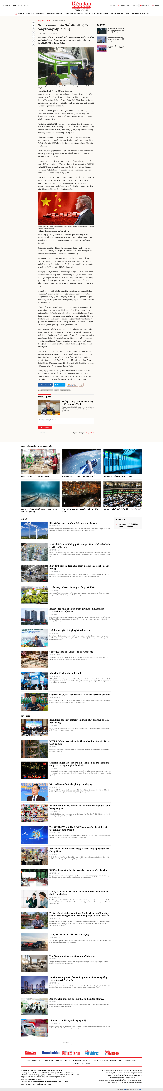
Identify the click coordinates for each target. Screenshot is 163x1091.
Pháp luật (59, 13)
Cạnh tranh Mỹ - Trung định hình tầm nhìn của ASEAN (115, 47)
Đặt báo (135, 5)
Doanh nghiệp (40, 13)
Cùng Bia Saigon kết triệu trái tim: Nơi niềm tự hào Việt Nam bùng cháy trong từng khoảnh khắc (79, 764)
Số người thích (90, 433)
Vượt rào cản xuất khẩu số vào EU (35, 476)
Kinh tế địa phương (123, 13)
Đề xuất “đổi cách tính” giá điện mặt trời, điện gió (73, 523)
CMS (126, 1089)
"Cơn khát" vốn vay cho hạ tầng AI (118, 476)
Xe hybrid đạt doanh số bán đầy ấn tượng (69, 934)
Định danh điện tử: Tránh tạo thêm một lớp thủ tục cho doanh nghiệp (79, 567)
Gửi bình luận (45, 427)
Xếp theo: (75, 433)
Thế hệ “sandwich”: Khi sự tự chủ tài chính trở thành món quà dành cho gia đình (79, 892)
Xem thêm (66, 1043)
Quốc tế (87, 13)
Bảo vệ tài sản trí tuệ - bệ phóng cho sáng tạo (71, 784)
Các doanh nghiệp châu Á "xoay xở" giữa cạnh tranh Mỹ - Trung (116, 39)
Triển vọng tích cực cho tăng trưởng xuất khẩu (72, 587)
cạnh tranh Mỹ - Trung (46, 390)
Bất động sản (78, 13)
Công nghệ (135, 13)
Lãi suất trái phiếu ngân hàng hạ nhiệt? (68, 1020)
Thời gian (82, 433)
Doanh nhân (51, 13)
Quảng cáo (145, 5)
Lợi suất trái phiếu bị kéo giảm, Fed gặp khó (122, 509)
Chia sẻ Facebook (46, 385)
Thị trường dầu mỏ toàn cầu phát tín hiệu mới (80, 510)
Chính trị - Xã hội (24, 13)
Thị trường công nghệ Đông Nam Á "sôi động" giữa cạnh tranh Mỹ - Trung (116, 30)
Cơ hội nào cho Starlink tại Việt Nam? (78, 476)
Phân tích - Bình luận (59, 20)
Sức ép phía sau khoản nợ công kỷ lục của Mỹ (71, 652)
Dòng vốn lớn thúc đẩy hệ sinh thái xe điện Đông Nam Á (76, 999)
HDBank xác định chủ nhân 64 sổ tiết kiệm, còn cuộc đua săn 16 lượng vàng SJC (79, 807)
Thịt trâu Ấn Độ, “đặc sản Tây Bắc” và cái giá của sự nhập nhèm (79, 695)
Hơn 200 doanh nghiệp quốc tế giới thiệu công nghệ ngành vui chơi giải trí (79, 850)
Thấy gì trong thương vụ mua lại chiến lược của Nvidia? (78, 402)
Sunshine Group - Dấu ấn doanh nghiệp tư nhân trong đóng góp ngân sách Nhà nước (78, 978)
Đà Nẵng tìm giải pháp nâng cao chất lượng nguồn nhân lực (78, 870)
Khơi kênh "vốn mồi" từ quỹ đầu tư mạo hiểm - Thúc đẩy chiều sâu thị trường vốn (79, 545)
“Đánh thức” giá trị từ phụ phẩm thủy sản (69, 630)
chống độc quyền (65, 390)
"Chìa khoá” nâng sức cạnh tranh (65, 673)
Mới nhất (7, 5)
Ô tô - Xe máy (144, 13)
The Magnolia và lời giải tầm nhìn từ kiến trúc (72, 956)
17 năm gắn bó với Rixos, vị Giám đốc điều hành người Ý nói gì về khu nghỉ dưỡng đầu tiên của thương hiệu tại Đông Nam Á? (79, 914)
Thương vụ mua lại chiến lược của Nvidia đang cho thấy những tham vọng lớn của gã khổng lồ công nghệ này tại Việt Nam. (78, 409)
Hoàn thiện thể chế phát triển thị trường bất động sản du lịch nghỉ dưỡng (79, 721)
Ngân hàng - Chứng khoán (100, 13)
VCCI (32, 13)
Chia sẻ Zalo (60, 385)
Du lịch (113, 13)
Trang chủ (41, 20)
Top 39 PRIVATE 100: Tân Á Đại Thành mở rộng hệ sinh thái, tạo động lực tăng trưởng (78, 828)
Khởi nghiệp (69, 13)
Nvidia (56, 390)
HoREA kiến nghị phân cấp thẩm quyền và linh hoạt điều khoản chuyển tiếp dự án (76, 610)
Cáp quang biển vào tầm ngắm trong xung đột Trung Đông (39, 510)
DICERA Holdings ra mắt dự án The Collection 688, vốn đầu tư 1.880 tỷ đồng (79, 742)
